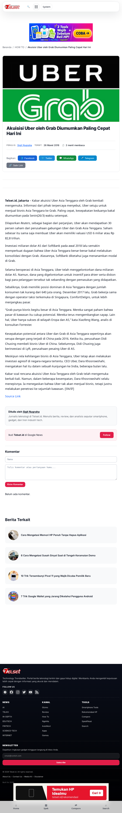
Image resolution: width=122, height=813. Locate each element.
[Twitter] (24, 692)
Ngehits (45, 721)
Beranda (7, 47)
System (46, 6)
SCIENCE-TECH (10, 731)
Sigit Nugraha (24, 145)
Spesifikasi (87, 721)
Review (45, 712)
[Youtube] (30, 692)
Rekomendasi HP (89, 712)
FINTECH (7, 726)
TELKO (6, 712)
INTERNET (7, 735)
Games (45, 735)
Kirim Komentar (15, 484)
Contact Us (17, 776)
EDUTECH (7, 721)
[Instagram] (17, 692)
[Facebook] (11, 692)
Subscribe (61, 762)
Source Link (13, 396)
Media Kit (28, 776)
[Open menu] (36, 7)
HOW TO (19, 47)
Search (85, 726)
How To (45, 716)
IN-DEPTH (7, 716)
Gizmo (45, 707)
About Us (6, 776)
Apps (44, 731)
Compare (86, 716)
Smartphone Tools (90, 707)
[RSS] (36, 692)
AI (3, 707)
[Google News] (5, 692)
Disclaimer (38, 776)
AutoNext (46, 726)
